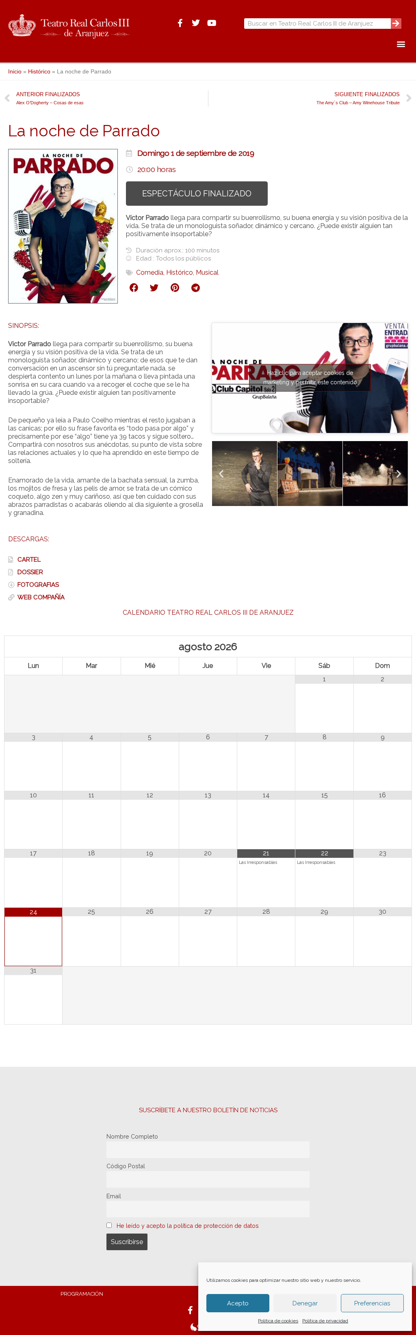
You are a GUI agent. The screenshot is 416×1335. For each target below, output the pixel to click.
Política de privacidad (325, 1321)
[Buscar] (396, 23)
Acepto (238, 1303)
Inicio (15, 72)
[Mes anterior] (33, 646)
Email (113, 1196)
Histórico (39, 72)
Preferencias (372, 1303)
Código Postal (125, 1166)
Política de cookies (278, 1321)
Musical (207, 272)
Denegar (305, 1303)
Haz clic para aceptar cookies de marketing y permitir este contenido (310, 377)
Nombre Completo (132, 1136)
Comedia (149, 272)
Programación (82, 1294)
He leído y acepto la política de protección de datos (188, 1225)
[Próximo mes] (383, 646)
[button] (401, 43)
